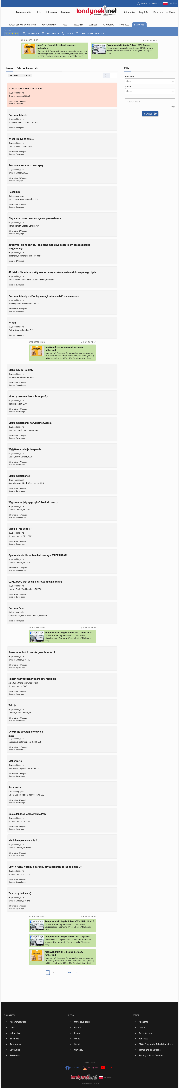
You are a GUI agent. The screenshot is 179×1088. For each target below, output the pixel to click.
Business (65, 12)
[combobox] (150, 81)
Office (136, 1015)
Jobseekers (51, 12)
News (71, 1015)
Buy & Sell (144, 12)
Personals (158, 12)
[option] (35, 1022)
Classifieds (10, 1015)
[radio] (106, 75)
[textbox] (134, 81)
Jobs (38, 12)
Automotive (129, 12)
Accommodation (24, 12)
